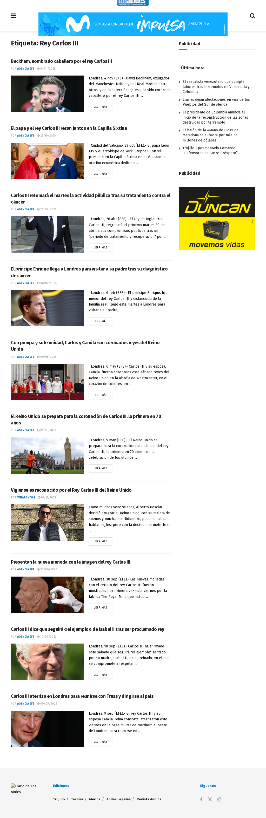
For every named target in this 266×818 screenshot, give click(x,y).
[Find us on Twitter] (210, 799)
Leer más (103, 106)
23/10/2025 (47, 135)
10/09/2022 (48, 636)
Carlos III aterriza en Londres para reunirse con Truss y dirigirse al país (82, 696)
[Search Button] (252, 15)
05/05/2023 (47, 430)
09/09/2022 (48, 703)
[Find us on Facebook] (201, 800)
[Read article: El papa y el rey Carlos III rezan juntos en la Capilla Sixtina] (47, 161)
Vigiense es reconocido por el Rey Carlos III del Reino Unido (71, 490)
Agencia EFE (25, 68)
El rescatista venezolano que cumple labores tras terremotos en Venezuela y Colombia (216, 86)
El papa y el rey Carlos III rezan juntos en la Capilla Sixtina (69, 128)
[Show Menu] (13, 15)
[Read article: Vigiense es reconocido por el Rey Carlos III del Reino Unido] (47, 522)
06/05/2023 (47, 357)
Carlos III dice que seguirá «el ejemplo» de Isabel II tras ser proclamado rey (87, 629)
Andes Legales (119, 799)
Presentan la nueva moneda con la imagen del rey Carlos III (70, 562)
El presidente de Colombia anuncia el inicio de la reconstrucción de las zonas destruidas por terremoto (215, 117)
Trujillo (59, 799)
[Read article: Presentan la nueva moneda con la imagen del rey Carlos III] (47, 595)
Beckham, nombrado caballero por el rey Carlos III (61, 61)
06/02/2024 (48, 283)
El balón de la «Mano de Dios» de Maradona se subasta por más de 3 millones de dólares (212, 135)
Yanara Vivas (26, 497)
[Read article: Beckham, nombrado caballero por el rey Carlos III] (47, 94)
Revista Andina (149, 799)
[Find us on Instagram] (219, 800)
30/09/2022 (48, 569)
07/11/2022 (48, 497)
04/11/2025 (47, 68)
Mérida (95, 799)
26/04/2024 (47, 209)
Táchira (77, 799)
